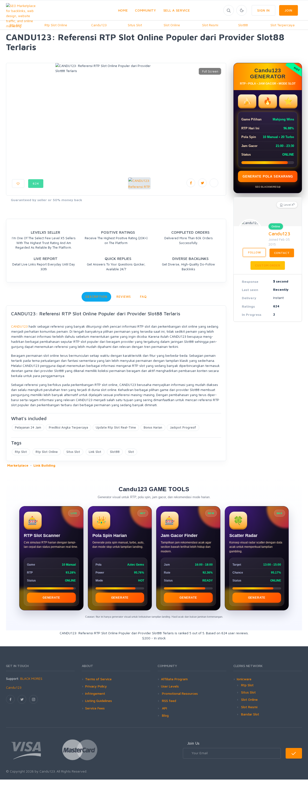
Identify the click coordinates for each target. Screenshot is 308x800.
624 (36, 183)
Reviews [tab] (123, 296)
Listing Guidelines (98, 701)
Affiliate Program (174, 679)
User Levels (170, 686)
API (164, 708)
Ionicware (244, 679)
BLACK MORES (31, 678)
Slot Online (172, 25)
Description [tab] (96, 296)
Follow (254, 252)
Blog (165, 715)
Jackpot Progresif (183, 427)
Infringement (95, 693)
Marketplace (17, 465)
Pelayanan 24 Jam (28, 427)
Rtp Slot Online (56, 25)
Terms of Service (98, 679)
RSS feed (168, 701)
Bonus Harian (153, 427)
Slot (131, 452)
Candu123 (99, 25)
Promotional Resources (179, 693)
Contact (282, 253)
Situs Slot (135, 25)
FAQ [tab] (143, 296)
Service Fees (95, 708)
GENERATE (51, 597)
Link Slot (95, 452)
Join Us (193, 743)
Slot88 (243, 25)
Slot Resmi (210, 25)
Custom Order (267, 265)
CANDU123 (19, 326)
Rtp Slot (21, 452)
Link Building (44, 465)
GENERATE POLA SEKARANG (268, 176)
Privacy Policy (96, 686)
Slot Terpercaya (282, 25)
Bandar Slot (250, 714)
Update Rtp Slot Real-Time (116, 427)
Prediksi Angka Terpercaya (68, 427)
